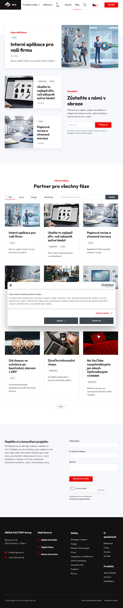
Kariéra (68, 4)
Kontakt (111, 4)
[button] (31, 4)
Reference (47, 4)
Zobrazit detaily (102, 313)
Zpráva (72, 462)
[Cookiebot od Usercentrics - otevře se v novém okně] (103, 285)
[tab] (10, 197)
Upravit (60, 321)
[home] (10, 5)
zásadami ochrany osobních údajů (79, 133)
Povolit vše (96, 321)
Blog (77, 4)
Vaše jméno (74, 441)
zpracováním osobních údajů (79, 499)
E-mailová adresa (77, 451)
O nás (57, 4)
